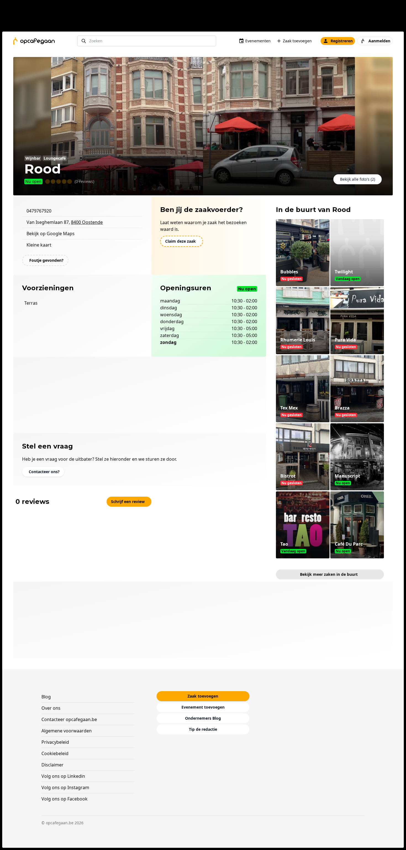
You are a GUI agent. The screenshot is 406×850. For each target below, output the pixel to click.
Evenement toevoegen (203, 707)
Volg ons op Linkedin (63, 776)
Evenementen (258, 40)
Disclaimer (52, 765)
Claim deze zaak (180, 241)
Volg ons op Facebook (64, 799)
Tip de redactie (203, 729)
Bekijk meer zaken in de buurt (329, 574)
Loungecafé (55, 158)
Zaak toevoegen (297, 40)
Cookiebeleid (54, 753)
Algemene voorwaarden (66, 731)
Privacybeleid (55, 742)
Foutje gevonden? (46, 260)
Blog (46, 697)
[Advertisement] (205, 16)
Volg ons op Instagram (65, 787)
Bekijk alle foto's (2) (357, 179)
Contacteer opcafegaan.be (69, 719)
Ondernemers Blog (203, 718)
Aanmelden (379, 40)
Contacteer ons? (44, 471)
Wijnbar (32, 158)
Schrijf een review (128, 501)
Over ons (50, 708)
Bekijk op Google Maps (51, 233)
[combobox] (147, 41)
